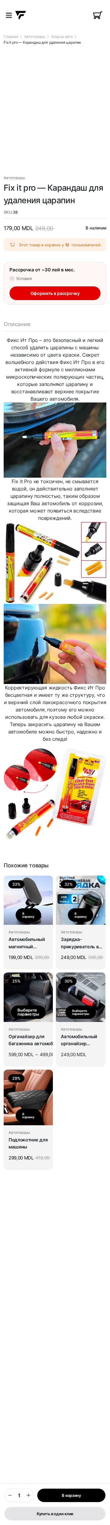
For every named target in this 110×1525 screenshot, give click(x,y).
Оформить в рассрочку (55, 293)
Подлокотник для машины (28, 1143)
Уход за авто (62, 36)
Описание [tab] (17, 324)
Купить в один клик (55, 1513)
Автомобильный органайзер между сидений (79, 1041)
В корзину (71, 1495)
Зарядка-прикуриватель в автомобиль (80, 943)
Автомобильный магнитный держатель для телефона (27, 943)
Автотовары (34, 36)
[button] (9, 15)
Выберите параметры (28, 1012)
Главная (11, 36)
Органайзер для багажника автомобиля (35, 1040)
